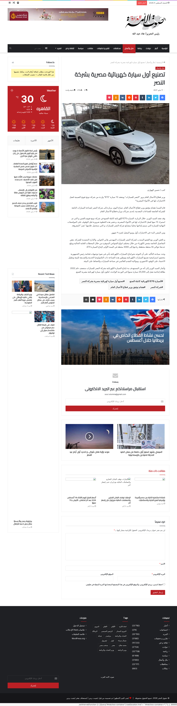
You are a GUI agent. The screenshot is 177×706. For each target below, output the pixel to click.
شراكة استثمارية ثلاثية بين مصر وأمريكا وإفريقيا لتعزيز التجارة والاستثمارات (150, 499)
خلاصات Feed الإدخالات (75, 630)
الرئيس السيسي (107, 631)
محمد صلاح (122, 645)
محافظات (117, 48)
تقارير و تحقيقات (103, 48)
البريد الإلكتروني (158, 574)
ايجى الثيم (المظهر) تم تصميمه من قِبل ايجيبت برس (109, 698)
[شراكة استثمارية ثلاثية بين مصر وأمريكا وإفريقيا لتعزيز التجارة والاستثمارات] (150, 486)
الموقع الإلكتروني (107, 574)
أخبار (156, 48)
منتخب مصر (104, 645)
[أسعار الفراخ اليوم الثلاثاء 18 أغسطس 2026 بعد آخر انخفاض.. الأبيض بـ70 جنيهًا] (81, 486)
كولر (112, 641)
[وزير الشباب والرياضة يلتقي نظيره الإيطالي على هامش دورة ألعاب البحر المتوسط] (22, 286)
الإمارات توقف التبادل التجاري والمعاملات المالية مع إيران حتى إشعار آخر (116, 500)
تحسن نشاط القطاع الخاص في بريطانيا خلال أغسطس (138, 337)
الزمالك (94, 631)
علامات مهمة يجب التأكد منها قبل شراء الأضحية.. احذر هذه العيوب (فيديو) (25, 179)
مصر (113, 645)
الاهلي (105, 626)
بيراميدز (108, 636)
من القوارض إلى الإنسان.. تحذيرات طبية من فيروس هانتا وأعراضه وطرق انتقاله (25, 192)
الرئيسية (164, 48)
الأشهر (50, 140)
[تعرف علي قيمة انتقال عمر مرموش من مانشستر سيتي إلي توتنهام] (44, 316)
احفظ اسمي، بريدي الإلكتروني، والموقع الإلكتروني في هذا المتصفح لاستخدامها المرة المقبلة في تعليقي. (124, 584)
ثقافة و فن (69, 48)
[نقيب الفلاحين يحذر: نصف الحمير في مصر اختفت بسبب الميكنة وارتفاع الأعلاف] (46, 207)
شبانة (100, 636)
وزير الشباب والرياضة (106, 650)
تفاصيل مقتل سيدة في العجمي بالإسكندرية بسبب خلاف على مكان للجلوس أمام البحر (45, 298)
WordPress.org (78, 638)
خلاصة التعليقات (78, 634)
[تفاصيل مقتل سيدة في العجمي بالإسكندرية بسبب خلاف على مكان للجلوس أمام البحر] (44, 286)
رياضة (139, 48)
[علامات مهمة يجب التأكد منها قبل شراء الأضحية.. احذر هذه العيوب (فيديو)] (46, 181)
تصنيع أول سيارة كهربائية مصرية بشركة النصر (102, 281)
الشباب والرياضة (120, 636)
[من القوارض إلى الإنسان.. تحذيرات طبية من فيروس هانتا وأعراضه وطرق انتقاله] (46, 194)
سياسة (81, 48)
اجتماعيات (164, 630)
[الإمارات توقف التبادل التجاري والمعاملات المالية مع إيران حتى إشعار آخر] (115, 486)
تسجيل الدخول (79, 625)
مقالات (90, 48)
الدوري (96, 626)
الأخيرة (34, 140)
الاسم (162, 564)
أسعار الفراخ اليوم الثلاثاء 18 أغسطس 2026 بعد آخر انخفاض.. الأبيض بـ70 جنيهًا (81, 500)
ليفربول (104, 641)
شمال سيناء (122, 641)
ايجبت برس (71, 698)
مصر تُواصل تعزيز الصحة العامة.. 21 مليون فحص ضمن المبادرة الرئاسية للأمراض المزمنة (25, 166)
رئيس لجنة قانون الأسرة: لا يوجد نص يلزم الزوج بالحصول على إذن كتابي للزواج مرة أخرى (25, 153)
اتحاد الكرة (122, 626)
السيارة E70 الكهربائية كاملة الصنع (146, 281)
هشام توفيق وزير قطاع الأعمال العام (127, 287)
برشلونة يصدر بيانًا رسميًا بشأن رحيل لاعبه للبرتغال (22, 522)
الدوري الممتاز (121, 631)
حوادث (148, 48)
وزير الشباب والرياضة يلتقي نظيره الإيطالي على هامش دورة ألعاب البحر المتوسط (22, 298)
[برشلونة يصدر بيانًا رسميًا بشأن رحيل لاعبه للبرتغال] (22, 415)
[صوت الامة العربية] (145, 25)
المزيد (59, 48)
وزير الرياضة (122, 650)
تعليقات (16, 140)
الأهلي (113, 626)
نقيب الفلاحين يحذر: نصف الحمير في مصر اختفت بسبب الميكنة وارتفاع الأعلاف (24, 205)
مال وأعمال (129, 48)
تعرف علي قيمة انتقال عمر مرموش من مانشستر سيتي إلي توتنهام (45, 329)
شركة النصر (156, 287)
